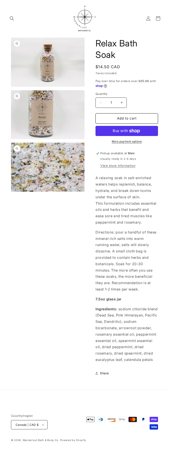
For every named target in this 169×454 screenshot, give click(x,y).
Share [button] (104, 373)
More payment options (127, 141)
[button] (12, 18)
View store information (117, 165)
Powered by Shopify (73, 440)
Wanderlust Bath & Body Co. (41, 440)
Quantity (101, 94)
